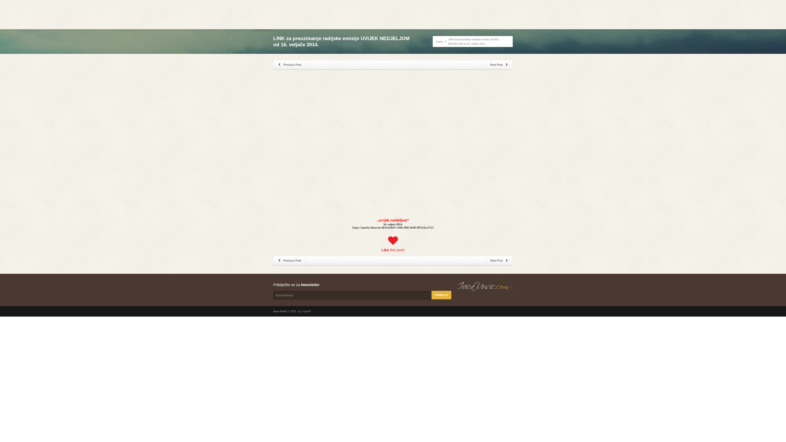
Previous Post (291, 64)
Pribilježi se (441, 295)
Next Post (497, 64)
